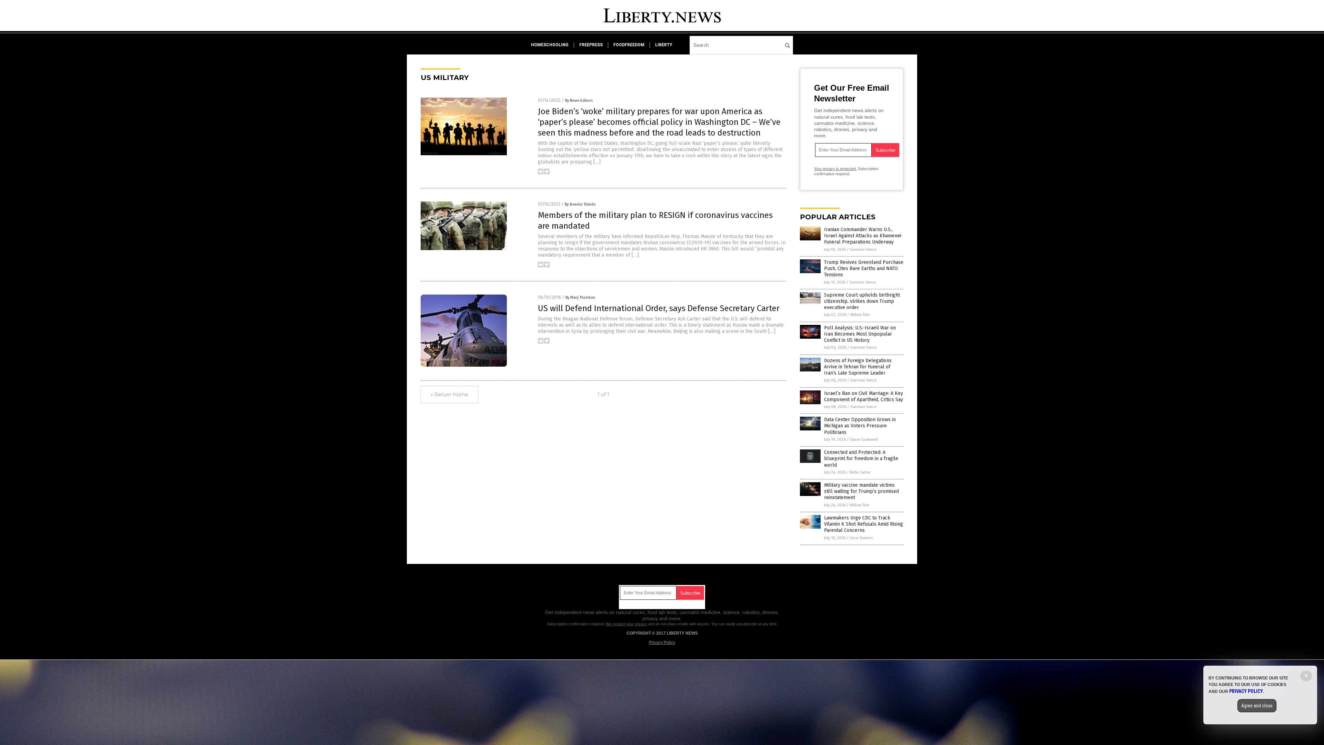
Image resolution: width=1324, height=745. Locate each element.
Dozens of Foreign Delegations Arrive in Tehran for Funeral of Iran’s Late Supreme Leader (858, 367)
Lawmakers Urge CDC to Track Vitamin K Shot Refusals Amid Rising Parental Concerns (863, 524)
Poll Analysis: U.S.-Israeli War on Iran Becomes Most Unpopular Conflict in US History (860, 334)
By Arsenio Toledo (580, 204)
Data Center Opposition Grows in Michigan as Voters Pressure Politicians (860, 426)
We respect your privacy (626, 624)
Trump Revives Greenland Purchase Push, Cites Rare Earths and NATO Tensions (863, 268)
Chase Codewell (864, 439)
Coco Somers (861, 538)
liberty (663, 44)
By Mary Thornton (580, 297)
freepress (591, 44)
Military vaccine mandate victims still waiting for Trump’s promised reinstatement (861, 491)
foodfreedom (628, 44)
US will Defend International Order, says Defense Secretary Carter (659, 308)
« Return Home (449, 394)
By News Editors (579, 100)
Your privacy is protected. (835, 169)
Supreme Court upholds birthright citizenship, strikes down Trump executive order (862, 301)
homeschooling (550, 44)
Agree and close (1257, 705)
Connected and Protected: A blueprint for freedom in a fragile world (861, 458)
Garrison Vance (863, 249)
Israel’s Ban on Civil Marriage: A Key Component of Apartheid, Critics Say (863, 396)
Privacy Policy (662, 642)
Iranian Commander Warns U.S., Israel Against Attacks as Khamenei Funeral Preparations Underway (862, 236)
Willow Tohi (860, 314)
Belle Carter (860, 472)
